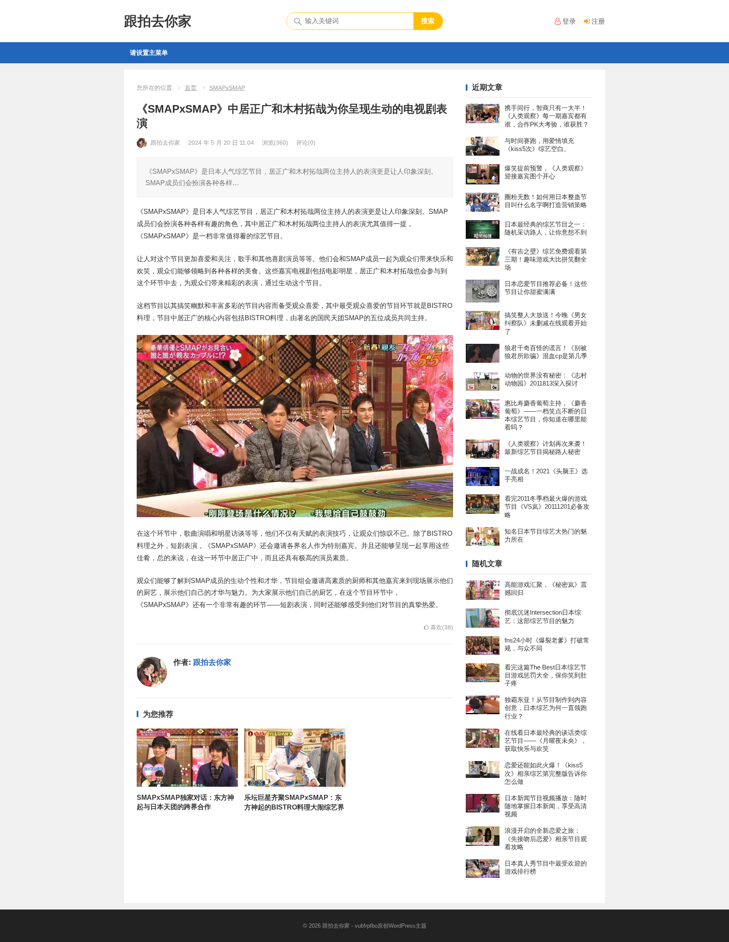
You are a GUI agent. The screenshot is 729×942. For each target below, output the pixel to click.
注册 (597, 21)
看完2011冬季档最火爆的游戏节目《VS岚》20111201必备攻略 (547, 506)
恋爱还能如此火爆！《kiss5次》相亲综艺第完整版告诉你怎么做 (546, 773)
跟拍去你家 (158, 21)
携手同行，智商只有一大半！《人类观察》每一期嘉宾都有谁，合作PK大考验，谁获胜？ (547, 115)
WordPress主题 (408, 926)
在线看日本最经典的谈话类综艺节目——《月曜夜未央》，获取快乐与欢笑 (546, 740)
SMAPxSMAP (227, 87)
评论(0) (306, 142)
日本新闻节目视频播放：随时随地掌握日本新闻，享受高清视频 (546, 806)
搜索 (428, 20)
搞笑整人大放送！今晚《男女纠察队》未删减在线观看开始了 (546, 323)
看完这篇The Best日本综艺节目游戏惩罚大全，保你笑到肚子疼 (546, 675)
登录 (568, 21)
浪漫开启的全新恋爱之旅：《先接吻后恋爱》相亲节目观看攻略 (546, 838)
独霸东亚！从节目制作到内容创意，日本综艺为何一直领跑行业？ (546, 707)
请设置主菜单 (149, 52)
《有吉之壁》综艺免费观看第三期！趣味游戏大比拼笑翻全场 (546, 259)
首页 (191, 87)
